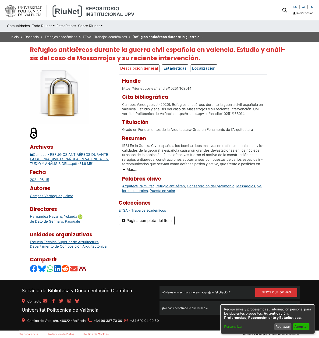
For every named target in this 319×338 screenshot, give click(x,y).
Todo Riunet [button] (42, 26)
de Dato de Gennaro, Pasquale (55, 221)
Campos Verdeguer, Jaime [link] (51, 196)
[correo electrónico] (45, 301)
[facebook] (53, 301)
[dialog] (267, 319)
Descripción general (139, 68)
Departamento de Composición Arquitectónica (68, 246)
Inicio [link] (15, 37)
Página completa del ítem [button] (148, 220)
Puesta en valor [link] (162, 191)
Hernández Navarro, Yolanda (53, 216)
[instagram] (69, 301)
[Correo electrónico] (74, 268)
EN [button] (311, 7)
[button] (284, 10)
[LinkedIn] (57, 268)
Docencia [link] (32, 37)
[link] (142, 210)
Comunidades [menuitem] (18, 26)
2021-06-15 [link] (39, 180)
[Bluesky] (42, 268)
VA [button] (303, 7)
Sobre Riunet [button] (89, 26)
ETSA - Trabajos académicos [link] (105, 37)
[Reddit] (66, 268)
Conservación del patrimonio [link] (210, 186)
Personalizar (233, 326)
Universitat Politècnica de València (60, 310)
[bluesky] (77, 301)
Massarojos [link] (245, 186)
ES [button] (295, 7)
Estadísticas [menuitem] (66, 26)
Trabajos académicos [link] (61, 37)
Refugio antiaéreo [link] (170, 186)
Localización (204, 68)
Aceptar (301, 326)
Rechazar (283, 326)
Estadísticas (175, 68)
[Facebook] (34, 268)
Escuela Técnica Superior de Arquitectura (64, 242)
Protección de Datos (60, 334)
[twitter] (61, 301)
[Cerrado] (34, 133)
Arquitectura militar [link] (138, 186)
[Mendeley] (82, 268)
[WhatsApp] (50, 268)
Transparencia (28, 334)
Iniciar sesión (304, 13)
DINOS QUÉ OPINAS (276, 292)
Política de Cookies (96, 334)
